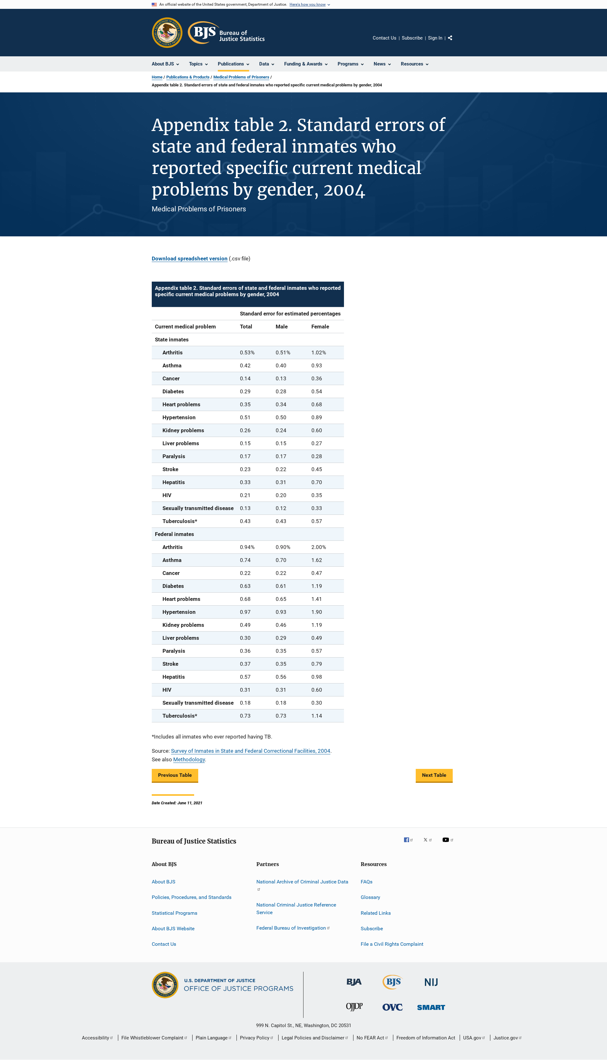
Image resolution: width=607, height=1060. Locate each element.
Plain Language (212, 1038)
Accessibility (95, 1038)
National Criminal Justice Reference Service (296, 908)
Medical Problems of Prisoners (241, 77)
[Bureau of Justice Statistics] (393, 990)
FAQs (366, 882)
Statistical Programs (174, 913)
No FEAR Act (370, 1038)
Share (455, 42)
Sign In (435, 38)
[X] (430, 844)
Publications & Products (188, 77)
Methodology (189, 759)
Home (157, 77)
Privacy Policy (254, 1038)
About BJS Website (173, 929)
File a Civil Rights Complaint (392, 944)
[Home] (226, 32)
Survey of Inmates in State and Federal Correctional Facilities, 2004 (250, 751)
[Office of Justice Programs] (167, 32)
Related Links (376, 913)
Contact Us (384, 38)
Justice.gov (506, 1038)
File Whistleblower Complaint (152, 1038)
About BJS (163, 882)
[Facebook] (411, 844)
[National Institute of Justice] (431, 987)
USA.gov (472, 1038)
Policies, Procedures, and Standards (191, 897)
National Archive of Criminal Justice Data (302, 882)
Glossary (370, 897)
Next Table (434, 775)
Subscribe (412, 38)
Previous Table (175, 775)
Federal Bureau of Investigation (291, 928)
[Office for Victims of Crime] (393, 1011)
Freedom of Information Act (425, 1038)
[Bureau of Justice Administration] (354, 987)
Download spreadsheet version (190, 258)
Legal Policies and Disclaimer (313, 1038)
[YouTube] (449, 844)
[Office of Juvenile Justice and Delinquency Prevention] (354, 1012)
